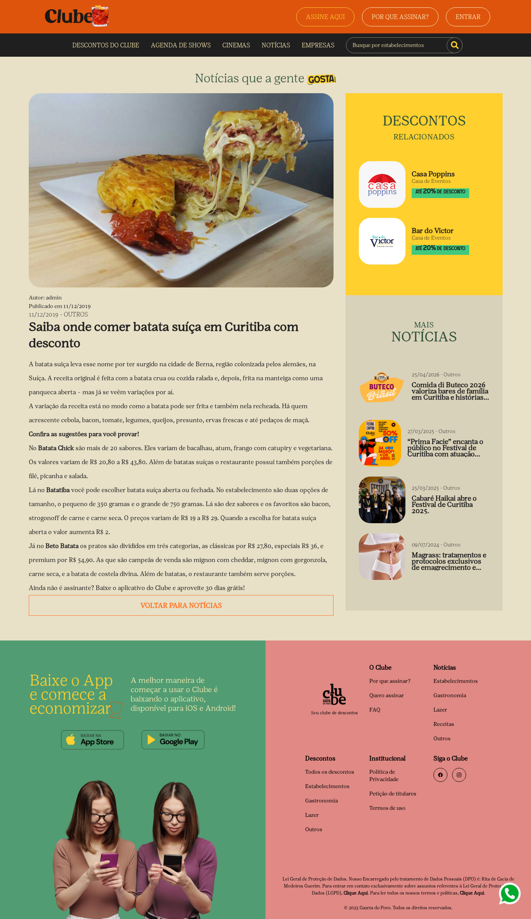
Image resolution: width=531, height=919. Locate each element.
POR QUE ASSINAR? (400, 17)
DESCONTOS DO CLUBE (105, 45)
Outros (442, 738)
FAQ (374, 710)
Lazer (440, 710)
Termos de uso (387, 808)
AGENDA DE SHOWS (181, 45)
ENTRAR (468, 17)
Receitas (443, 724)
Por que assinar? (389, 681)
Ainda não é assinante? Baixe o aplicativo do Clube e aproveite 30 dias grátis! (137, 588)
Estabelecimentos (455, 681)
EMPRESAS (318, 45)
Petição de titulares (392, 793)
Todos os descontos (329, 772)
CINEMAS (236, 45)
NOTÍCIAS (276, 45)
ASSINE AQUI (325, 17)
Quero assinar (386, 695)
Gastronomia (449, 695)
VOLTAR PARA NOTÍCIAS (181, 605)
